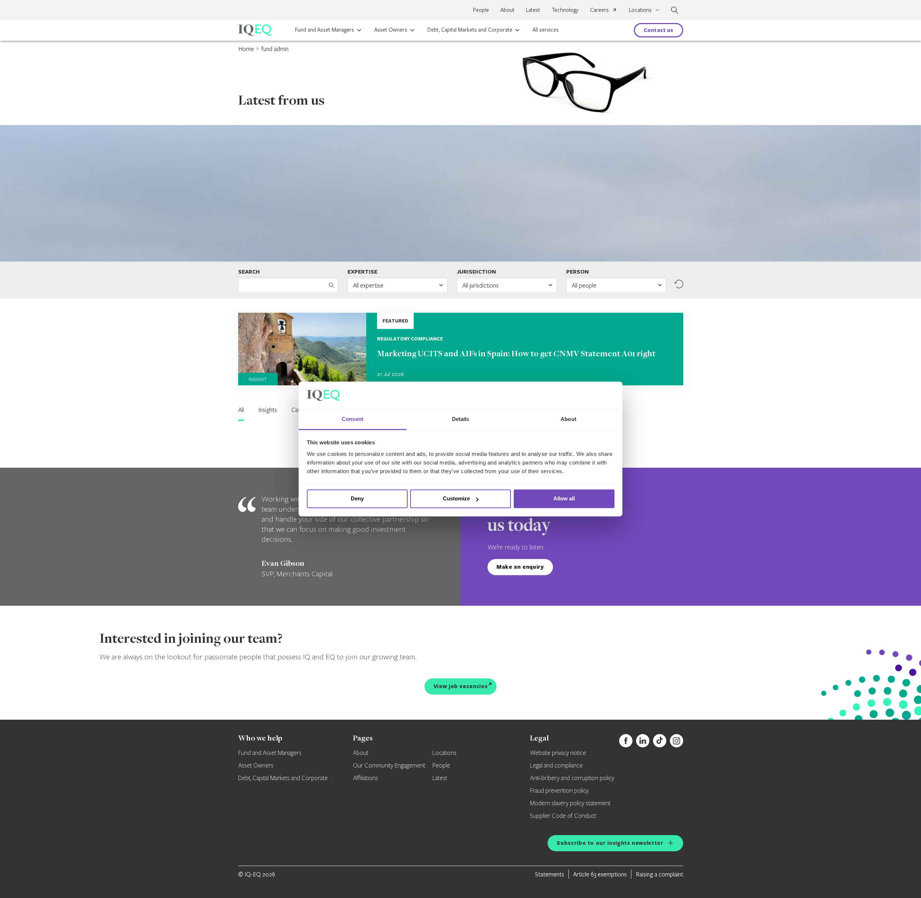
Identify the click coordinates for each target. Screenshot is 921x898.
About (507, 9)
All (241, 410)
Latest (533, 9)
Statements (549, 874)
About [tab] (568, 419)
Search (249, 271)
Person (577, 271)
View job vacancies (461, 686)
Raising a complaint (659, 874)
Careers (599, 9)
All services (545, 29)
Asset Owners (390, 29)
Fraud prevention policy (559, 790)
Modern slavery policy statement (570, 803)
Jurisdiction (476, 271)
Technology (565, 9)
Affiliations (365, 778)
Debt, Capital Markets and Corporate (469, 29)
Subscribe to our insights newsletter (610, 843)
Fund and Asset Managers (324, 29)
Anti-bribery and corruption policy (572, 778)
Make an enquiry (520, 567)
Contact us (658, 30)
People (481, 9)
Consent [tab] (352, 419)
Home (246, 49)
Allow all (564, 499)
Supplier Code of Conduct (563, 816)
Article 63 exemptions (600, 874)
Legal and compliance (556, 765)
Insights (267, 410)
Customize (456, 499)
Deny (357, 499)
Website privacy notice (558, 753)
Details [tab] (460, 419)
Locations (444, 753)
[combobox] (398, 285)
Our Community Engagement (389, 765)
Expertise (362, 271)
